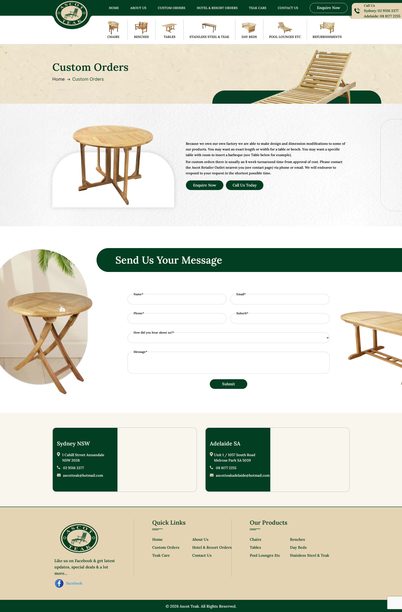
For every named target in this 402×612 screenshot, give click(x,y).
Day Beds (249, 37)
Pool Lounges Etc (285, 37)
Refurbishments (327, 37)
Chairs (113, 37)
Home (114, 8)
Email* (241, 294)
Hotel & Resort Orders (217, 8)
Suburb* (242, 313)
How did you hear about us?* (154, 332)
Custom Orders (171, 8)
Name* (138, 294)
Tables (169, 37)
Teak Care (257, 8)
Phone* (139, 313)
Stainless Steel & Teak (209, 37)
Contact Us (202, 555)
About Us (138, 8)
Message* (140, 352)
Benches (141, 37)
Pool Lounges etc (265, 555)
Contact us (288, 8)
